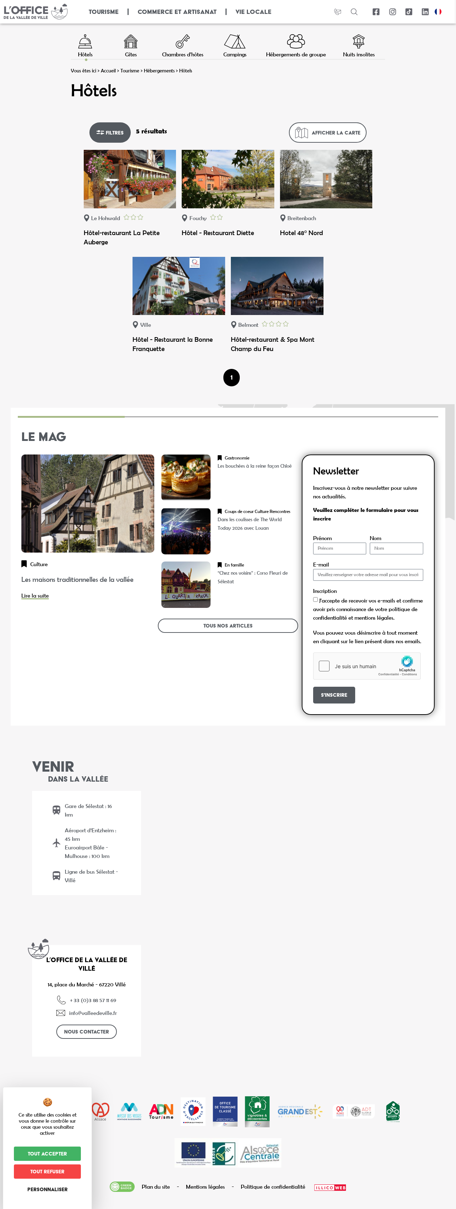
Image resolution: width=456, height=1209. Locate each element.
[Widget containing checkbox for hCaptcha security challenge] (367, 666)
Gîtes (131, 54)
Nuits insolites (359, 54)
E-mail (321, 565)
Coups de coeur (239, 511)
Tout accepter (47, 1154)
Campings (235, 54)
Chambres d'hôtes (182, 54)
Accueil (108, 70)
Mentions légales (205, 1186)
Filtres (115, 133)
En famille (234, 565)
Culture (39, 564)
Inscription (325, 591)
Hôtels (85, 54)
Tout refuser (47, 1171)
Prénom (322, 538)
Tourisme (129, 70)
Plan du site (156, 1186)
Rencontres (280, 511)
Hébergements (159, 70)
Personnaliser (47, 1189)
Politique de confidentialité (273, 1186)
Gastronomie (237, 458)
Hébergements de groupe (296, 54)
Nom (375, 538)
